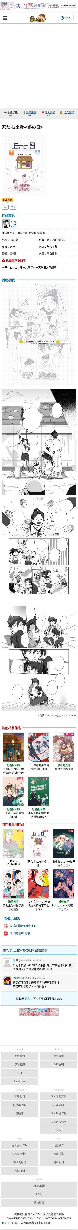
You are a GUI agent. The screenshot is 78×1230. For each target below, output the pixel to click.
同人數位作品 (58, 1121)
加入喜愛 (50, 112)
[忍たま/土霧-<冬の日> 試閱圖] (39, 442)
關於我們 (19, 1056)
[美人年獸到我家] (39, 6)
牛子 (15, 960)
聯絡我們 (19, 1096)
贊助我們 (58, 1162)
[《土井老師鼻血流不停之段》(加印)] (38, 747)
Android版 (39, 1185)
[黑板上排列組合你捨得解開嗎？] (38, 791)
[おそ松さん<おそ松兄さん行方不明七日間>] (38, 884)
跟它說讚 (31, 112)
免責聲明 (58, 1064)
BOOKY (58, 1130)
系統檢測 (19, 1170)
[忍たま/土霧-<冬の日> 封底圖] (38, 335)
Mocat (16, 977)
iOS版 (39, 1194)
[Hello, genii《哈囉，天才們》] (63, 884)
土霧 (13, 207)
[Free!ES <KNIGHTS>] (13, 843)
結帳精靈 (39, 1202)
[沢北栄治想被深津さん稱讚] (13, 884)
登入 (68, 18)
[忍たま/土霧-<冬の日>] (38, 843)
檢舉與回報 (19, 1104)
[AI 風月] (39, 1013)
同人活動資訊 (58, 1096)
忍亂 (5, 207)
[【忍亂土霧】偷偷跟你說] (13, 791)
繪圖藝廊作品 (19, 1145)
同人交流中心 (19, 1153)
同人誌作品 (58, 1104)
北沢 (13, 225)
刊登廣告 (58, 1145)
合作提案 (58, 1153)
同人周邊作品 (58, 1113)
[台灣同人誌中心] (38, 17)
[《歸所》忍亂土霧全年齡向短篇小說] (13, 747)
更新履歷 (19, 1064)
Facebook (19, 1081)
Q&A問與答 (19, 1162)
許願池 (19, 1113)
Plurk (20, 1072)
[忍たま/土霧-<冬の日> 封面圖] (24, 165)
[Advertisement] (39, 64)
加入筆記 (69, 112)
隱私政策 (58, 1056)
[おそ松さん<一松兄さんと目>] (63, 843)
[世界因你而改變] (63, 747)
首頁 (4, 1223)
